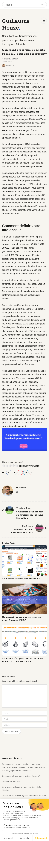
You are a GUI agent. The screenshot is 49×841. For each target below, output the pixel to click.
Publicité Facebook (11, 58)
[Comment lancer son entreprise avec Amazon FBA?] (24, 599)
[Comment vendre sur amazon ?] (24, 560)
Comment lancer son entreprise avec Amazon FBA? (21, 619)
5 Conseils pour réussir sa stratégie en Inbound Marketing (29, 515)
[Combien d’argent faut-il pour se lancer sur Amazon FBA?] (24, 640)
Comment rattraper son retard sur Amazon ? (21, 776)
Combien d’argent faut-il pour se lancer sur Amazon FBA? (22, 660)
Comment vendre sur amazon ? (21, 578)
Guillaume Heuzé (15, 24)
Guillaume (10, 65)
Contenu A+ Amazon (11, 781)
